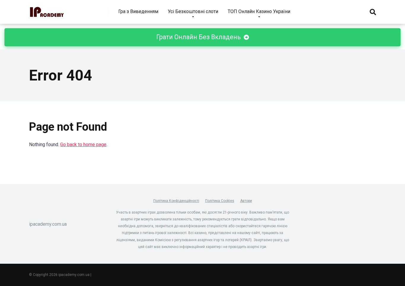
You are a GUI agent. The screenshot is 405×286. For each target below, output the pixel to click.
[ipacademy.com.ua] (47, 9)
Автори (246, 201)
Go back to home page (83, 144)
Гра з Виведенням (138, 11)
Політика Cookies (219, 201)
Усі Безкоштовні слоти (193, 11)
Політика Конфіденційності (176, 201)
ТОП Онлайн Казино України (259, 11)
